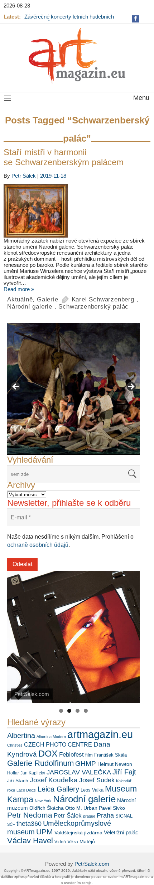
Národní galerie (29, 306)
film (89, 755)
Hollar (13, 772)
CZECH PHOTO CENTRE (58, 745)
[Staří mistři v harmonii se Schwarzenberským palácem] (77, 211)
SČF (11, 824)
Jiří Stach (17, 780)
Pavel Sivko (112, 808)
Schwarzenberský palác (93, 306)
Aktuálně (20, 299)
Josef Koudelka (54, 780)
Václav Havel (30, 840)
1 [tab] (61, 711)
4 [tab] (86, 711)
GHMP (85, 763)
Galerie (47, 299)
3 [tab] (78, 711)
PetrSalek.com (91, 864)
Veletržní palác (121, 832)
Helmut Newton (114, 764)
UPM (44, 832)
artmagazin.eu (100, 734)
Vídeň (60, 841)
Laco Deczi (26, 790)
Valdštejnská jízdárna (78, 832)
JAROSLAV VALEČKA (79, 772)
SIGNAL (124, 816)
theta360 (29, 823)
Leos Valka (92, 790)
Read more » (19, 289)
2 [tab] (69, 711)
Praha (105, 815)
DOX (48, 753)
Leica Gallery (58, 789)
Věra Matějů (81, 841)
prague (89, 816)
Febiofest (71, 754)
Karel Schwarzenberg (103, 299)
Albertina (21, 735)
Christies (15, 745)
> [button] (130, 387)
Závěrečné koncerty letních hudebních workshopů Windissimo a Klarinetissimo (70, 20)
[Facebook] (135, 18)
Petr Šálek (23, 176)
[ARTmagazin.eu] (77, 56)
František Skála (110, 755)
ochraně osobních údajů (37, 545)
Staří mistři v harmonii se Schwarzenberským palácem (64, 157)
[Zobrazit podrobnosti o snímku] (73, 389)
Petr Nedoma (29, 815)
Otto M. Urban (81, 808)
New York (43, 801)
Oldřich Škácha (46, 808)
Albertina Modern (51, 736)
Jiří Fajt (124, 772)
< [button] (16, 387)
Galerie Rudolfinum (40, 763)
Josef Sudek (97, 780)
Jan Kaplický (32, 772)
